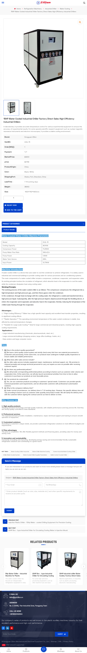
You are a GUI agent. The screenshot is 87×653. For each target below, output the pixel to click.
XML (60, 641)
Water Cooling (65, 9)
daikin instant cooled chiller (59, 455)
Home (18, 9)
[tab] (9, 230)
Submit (60, 634)
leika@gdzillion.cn (16, 597)
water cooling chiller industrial (20, 451)
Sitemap (54, 641)
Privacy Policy (68, 641)
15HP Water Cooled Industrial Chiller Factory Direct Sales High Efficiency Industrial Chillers (45, 478)
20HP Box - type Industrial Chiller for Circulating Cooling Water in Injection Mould (43, 575)
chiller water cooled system (11, 455)
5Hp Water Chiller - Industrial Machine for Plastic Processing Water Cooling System (16, 575)
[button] (83, 566)
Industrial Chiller (51, 9)
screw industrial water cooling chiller (64, 451)
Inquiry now (12, 205)
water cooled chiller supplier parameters (35, 455)
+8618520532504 (16, 614)
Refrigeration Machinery (33, 9)
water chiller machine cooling (41, 451)
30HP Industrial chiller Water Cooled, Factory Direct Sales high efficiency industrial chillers (69, 575)
